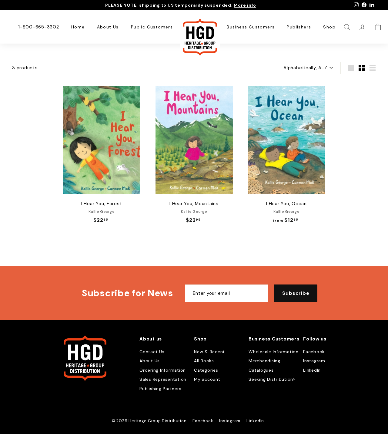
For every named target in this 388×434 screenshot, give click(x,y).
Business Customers (251, 27)
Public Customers (152, 27)
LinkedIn (312, 370)
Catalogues (261, 370)
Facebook (314, 351)
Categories (206, 370)
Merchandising (264, 360)
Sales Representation (162, 379)
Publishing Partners (160, 388)
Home (78, 27)
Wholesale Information (274, 351)
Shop (329, 27)
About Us (108, 27)
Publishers (299, 27)
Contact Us (152, 351)
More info (245, 5)
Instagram (314, 360)
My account (207, 379)
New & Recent (209, 351)
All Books (204, 360)
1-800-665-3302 (38, 27)
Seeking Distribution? (272, 379)
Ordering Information (162, 370)
